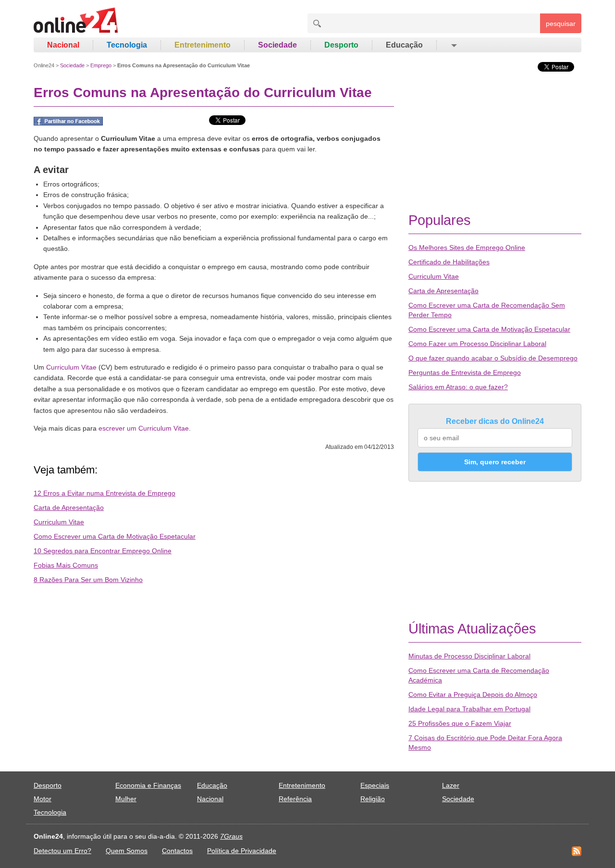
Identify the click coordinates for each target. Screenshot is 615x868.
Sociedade (277, 45)
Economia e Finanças (148, 785)
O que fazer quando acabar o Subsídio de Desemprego (493, 358)
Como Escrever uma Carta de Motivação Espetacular (115, 536)
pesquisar (561, 23)
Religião (372, 799)
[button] (453, 45)
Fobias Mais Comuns (66, 565)
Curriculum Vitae (71, 367)
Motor (42, 799)
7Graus (231, 836)
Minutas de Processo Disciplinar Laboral (469, 656)
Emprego (100, 65)
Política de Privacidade (241, 851)
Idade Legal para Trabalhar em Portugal (469, 709)
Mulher (125, 799)
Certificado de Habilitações (449, 262)
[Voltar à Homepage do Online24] (76, 21)
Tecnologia (127, 45)
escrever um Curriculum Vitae (143, 428)
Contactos (177, 851)
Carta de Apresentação (69, 507)
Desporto (341, 45)
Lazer (450, 785)
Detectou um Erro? (62, 851)
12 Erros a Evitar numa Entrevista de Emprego (104, 493)
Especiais (374, 785)
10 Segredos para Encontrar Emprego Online (103, 551)
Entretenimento (202, 45)
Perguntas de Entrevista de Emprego (464, 372)
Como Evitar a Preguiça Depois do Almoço (472, 694)
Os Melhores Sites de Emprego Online (466, 247)
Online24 (44, 65)
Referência (295, 799)
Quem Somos (127, 851)
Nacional (63, 45)
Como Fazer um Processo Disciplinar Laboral (477, 343)
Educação (404, 45)
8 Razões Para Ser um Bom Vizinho (88, 579)
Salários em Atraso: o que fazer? (458, 387)
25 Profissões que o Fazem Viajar (459, 723)
